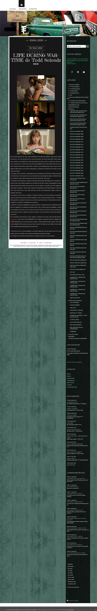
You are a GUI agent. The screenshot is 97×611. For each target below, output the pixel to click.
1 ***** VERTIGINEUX (73, 86)
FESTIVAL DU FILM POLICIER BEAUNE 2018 (77, 195)
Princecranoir (70, 528)
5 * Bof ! (70, 95)
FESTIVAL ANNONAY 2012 (76, 144)
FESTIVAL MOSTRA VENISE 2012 (78, 260)
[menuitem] (13, 9)
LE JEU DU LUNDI (74, 319)
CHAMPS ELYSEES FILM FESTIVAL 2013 (78, 128)
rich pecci (23, 246)
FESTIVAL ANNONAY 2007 (76, 131)
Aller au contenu (6, 1)
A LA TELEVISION (74, 302)
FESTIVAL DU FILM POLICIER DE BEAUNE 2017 (78, 215)
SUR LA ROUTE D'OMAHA (74, 452)
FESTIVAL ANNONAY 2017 (76, 157)
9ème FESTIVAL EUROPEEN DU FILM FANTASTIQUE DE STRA (78, 124)
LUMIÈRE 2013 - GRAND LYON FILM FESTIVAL (77, 290)
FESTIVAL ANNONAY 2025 (76, 175)
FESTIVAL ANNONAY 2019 (76, 162)
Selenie (69, 510)
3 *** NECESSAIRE (31, 242)
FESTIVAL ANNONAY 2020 (76, 165)
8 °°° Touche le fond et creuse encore (77, 102)
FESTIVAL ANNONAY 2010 (76, 139)
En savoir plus (70, 609)
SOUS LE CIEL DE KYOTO (74, 429)
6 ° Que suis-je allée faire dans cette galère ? (78, 98)
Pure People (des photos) (73, 351)
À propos (33, 9)
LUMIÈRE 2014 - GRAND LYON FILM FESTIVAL (77, 294)
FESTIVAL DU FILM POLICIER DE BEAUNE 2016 (78, 211)
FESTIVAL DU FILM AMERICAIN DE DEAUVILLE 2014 (78, 183)
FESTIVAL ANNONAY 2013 (76, 147)
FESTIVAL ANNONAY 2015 (76, 152)
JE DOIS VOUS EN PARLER (75, 300)
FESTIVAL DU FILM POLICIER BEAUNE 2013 (77, 191)
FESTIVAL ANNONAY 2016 (76, 155)
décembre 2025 (72, 581)
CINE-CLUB (73, 307)
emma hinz (55, 246)
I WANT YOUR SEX (72, 408)
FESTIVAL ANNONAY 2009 (76, 136)
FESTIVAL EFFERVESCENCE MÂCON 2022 (78, 252)
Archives (23, 9)
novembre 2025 (72, 584)
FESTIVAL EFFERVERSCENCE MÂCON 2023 (78, 232)
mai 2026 (70, 570)
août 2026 (70, 564)
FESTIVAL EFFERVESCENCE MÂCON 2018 (78, 248)
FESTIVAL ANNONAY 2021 (76, 168)
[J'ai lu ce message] (95, 609)
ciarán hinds (48, 245)
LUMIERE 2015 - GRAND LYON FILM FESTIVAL (77, 278)
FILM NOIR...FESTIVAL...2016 (77, 274)
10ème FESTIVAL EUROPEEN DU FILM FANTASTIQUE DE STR (78, 111)
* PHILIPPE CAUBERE (73, 84)
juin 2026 (70, 568)
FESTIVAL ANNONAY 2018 (76, 160)
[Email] (22, 3)
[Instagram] (78, 72)
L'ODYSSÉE (70, 423)
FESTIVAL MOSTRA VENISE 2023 (78, 262)
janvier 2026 (71, 579)
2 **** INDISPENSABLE (74, 88)
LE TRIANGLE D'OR (72, 402)
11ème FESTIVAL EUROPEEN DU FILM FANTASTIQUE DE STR (78, 115)
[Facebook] (72, 72)
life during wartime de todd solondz (23, 245)
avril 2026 (70, 573)
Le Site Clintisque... (72, 348)
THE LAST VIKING (72, 415)
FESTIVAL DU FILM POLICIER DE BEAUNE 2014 (78, 203)
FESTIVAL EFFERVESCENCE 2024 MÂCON (78, 240)
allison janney (56, 245)
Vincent (69, 518)
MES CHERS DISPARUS (75, 324)
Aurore (69, 478)
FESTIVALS (71, 109)
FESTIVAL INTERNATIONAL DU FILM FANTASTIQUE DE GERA (78, 256)
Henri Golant (70, 382)
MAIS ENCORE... (71, 465)
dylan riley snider (47, 246)
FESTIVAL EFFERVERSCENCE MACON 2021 (78, 228)
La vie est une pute (73, 334)
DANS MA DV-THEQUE (76, 313)
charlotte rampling (32, 246)
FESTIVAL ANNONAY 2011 (76, 141)
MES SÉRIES (71, 336)
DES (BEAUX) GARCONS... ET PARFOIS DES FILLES (78, 316)
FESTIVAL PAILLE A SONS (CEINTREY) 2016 (78, 266)
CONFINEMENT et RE (73, 105)
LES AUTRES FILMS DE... (76, 322)
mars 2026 (70, 575)
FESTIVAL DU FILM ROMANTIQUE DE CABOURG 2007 (78, 220)
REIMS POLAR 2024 (75, 297)
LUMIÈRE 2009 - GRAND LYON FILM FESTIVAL (77, 286)
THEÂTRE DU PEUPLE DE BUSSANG (77, 338)
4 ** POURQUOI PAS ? (73, 93)
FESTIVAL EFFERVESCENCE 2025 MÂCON (78, 244)
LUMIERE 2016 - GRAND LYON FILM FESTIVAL (77, 282)
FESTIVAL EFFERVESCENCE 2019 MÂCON (78, 236)
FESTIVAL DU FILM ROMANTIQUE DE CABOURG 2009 (78, 224)
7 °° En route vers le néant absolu (76, 100)
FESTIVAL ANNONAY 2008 (76, 134)
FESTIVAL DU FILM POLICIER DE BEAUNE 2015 (78, 207)
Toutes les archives (73, 587)
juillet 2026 (70, 566)
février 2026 (71, 577)
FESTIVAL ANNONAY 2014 (76, 149)
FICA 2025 (72, 272)
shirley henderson (39, 245)
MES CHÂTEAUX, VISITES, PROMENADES (76, 328)
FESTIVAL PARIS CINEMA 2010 (77, 269)
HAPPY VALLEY (71, 458)
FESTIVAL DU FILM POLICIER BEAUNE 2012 (77, 187)
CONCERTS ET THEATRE (76, 310)
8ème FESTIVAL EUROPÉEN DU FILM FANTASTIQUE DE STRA (78, 119)
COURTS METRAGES (73, 107)
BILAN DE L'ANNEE (75, 305)
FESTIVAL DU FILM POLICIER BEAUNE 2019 (77, 199)
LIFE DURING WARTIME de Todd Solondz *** (36, 60)
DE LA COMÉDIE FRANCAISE (75, 444)
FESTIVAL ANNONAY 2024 (76, 173)
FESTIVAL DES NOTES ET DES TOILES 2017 (77, 179)
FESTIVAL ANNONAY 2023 (76, 170)
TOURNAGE (73, 331)
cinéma (40, 246)
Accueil (13, 9)
